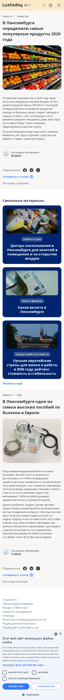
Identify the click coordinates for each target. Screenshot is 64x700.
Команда (8, 615)
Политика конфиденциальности (24, 619)
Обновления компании (18, 603)
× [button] (60, 634)
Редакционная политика (19, 623)
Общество (23, 16)
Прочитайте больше (28, 660)
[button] (32, 665)
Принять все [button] (16, 686)
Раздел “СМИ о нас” (15, 607)
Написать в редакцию (17, 611)
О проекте (10, 599)
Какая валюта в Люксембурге (32, 309)
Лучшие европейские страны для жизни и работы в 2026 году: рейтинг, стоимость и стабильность (32, 367)
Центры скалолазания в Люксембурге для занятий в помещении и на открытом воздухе (32, 252)
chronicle (22, 581)
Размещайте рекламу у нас (21, 627)
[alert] (32, 665)
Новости (7, 16)
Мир (19, 394)
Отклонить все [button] (46, 686)
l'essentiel (22, 183)
